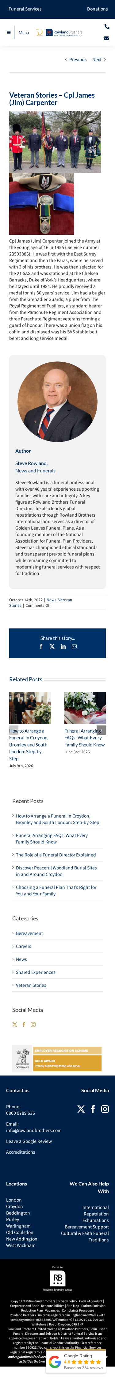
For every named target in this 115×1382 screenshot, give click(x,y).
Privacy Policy (67, 1301)
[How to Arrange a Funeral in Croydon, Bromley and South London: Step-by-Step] (30, 708)
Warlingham (18, 1226)
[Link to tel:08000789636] (107, 26)
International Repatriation (95, 1210)
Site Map (73, 1305)
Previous (78, 59)
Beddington (18, 1213)
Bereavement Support (87, 1227)
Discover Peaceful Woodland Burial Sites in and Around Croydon (56, 870)
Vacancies (52, 1310)
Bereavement (29, 933)
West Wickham (21, 1245)
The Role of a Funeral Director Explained (56, 855)
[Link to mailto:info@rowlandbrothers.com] (106, 38)
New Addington (21, 1239)
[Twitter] (14, 1024)
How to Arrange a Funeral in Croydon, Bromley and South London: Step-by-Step (28, 744)
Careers (23, 946)
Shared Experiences (36, 972)
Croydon (14, 1206)
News (51, 599)
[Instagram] (33, 1024)
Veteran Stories (31, 985)
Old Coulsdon (19, 1232)
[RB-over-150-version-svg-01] (57, 30)
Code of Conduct (90, 1301)
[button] (13, 730)
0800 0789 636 (20, 1113)
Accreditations (20, 1152)
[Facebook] (23, 1024)
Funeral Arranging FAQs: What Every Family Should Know (84, 737)
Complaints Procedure (78, 1310)
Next (97, 59)
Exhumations (95, 1220)
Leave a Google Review (29, 1141)
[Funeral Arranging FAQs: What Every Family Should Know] (85, 708)
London (14, 1200)
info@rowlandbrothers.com (34, 1130)
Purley (12, 1219)
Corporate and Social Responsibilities (37, 1305)
